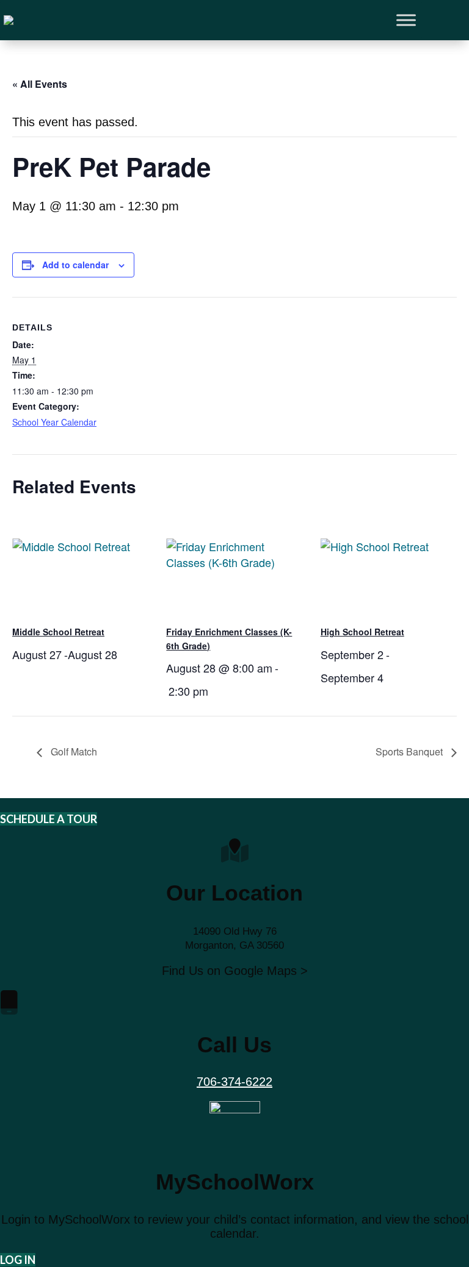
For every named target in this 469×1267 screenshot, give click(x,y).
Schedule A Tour (48, 819)
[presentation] (80, 564)
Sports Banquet (410, 751)
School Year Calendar (54, 422)
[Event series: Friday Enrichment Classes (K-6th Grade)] (212, 691)
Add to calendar (75, 265)
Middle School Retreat (58, 632)
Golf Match (72, 751)
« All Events (39, 84)
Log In (17, 1259)
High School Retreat (362, 632)
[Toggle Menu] (406, 20)
